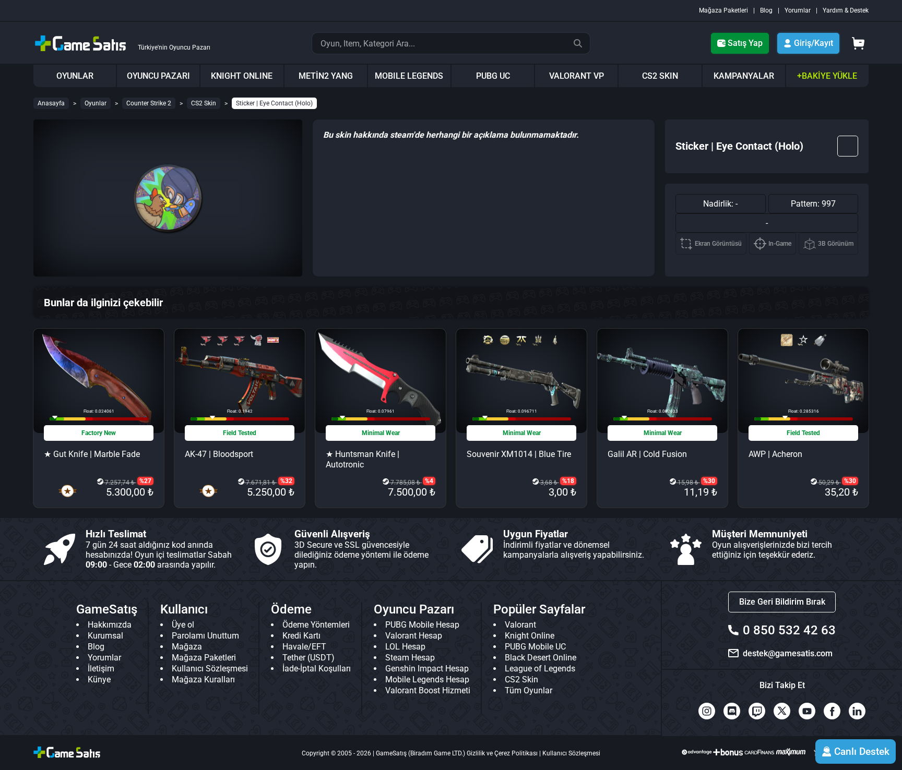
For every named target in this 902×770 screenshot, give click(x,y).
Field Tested (239, 433)
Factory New (98, 433)
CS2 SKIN (660, 76)
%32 (286, 481)
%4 (429, 481)
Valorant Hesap (413, 636)
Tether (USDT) (308, 658)
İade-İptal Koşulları (316, 668)
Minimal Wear (381, 433)
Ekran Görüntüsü (718, 243)
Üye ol (183, 625)
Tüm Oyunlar (528, 690)
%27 (145, 481)
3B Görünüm (835, 243)
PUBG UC (493, 76)
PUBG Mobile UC (535, 647)
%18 (568, 481)
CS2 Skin (203, 103)
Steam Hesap (410, 658)
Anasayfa (51, 103)
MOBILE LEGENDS (409, 76)
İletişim (101, 668)
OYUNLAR (74, 76)
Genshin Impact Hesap (427, 668)
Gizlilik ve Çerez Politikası (502, 753)
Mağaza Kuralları (203, 679)
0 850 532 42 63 (789, 630)
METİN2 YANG (326, 76)
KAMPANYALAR (744, 76)
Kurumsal (105, 636)
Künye (99, 679)
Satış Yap (745, 43)
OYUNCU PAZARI (158, 76)
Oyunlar (95, 103)
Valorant (520, 625)
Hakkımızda (110, 625)
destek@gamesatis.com (788, 653)
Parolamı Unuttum (205, 636)
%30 (709, 481)
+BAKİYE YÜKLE (827, 76)
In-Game (779, 243)
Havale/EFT (304, 647)
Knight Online (529, 636)
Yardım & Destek (846, 10)
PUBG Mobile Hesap (422, 625)
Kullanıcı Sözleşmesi (210, 668)
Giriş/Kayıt (813, 43)
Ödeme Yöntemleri (316, 625)
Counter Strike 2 (148, 103)
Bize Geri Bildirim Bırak (782, 602)
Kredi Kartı (301, 636)
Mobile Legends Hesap (427, 679)
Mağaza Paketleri (723, 10)
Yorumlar (798, 10)
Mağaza (187, 647)
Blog (766, 10)
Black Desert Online (540, 658)
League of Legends (540, 668)
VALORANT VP (576, 76)
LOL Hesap (405, 647)
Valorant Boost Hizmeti (427, 690)
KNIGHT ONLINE (241, 76)
